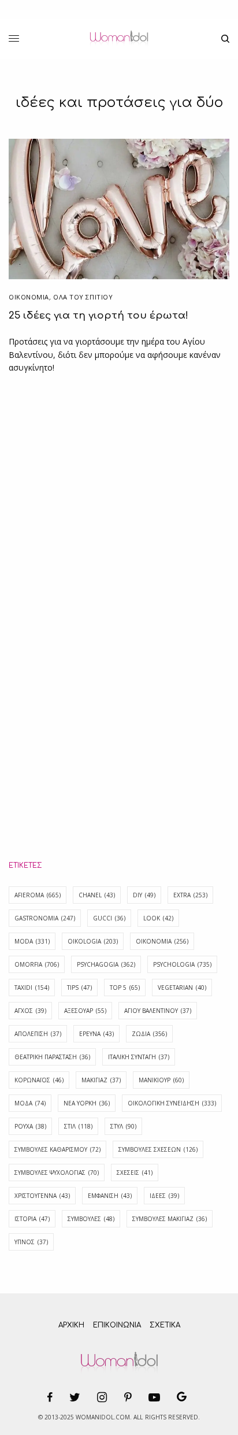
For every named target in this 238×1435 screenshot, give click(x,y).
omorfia (36, 964)
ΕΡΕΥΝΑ (96, 1034)
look (158, 918)
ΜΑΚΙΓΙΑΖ (101, 1080)
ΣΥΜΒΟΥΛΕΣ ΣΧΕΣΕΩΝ (158, 1149)
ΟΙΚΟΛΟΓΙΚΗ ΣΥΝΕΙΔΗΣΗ (172, 1103)
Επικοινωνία (117, 1325)
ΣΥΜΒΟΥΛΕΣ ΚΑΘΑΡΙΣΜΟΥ (57, 1149)
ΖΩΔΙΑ (149, 1034)
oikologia (93, 941)
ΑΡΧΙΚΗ (71, 1325)
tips (79, 987)
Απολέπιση (37, 1034)
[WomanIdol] (119, 38)
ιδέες (164, 1196)
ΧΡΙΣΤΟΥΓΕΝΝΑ (42, 1196)
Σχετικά (165, 1325)
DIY (144, 895)
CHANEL (97, 895)
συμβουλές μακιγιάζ (169, 1219)
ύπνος (31, 1242)
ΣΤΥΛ (123, 1126)
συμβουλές (91, 1219)
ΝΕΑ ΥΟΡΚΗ (87, 1103)
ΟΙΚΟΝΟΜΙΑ (29, 297)
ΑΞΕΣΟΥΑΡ (85, 1011)
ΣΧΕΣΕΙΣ (135, 1172)
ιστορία (32, 1219)
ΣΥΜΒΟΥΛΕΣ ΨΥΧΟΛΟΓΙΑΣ (56, 1172)
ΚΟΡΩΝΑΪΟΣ (39, 1080)
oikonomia (162, 941)
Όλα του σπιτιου (83, 297)
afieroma (37, 895)
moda (32, 941)
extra (190, 895)
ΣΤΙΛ (78, 1126)
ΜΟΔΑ (30, 1103)
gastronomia (44, 918)
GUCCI (109, 918)
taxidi (31, 987)
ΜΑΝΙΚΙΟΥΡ (161, 1080)
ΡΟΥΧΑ (30, 1126)
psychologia (182, 964)
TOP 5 (125, 987)
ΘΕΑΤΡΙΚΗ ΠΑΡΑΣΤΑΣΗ (52, 1057)
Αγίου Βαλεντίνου (157, 1011)
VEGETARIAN (182, 987)
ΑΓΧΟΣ (30, 1011)
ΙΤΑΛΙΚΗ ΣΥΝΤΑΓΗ (138, 1057)
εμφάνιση (110, 1196)
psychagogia (106, 964)
